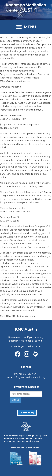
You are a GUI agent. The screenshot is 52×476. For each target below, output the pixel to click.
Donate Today (27, 413)
